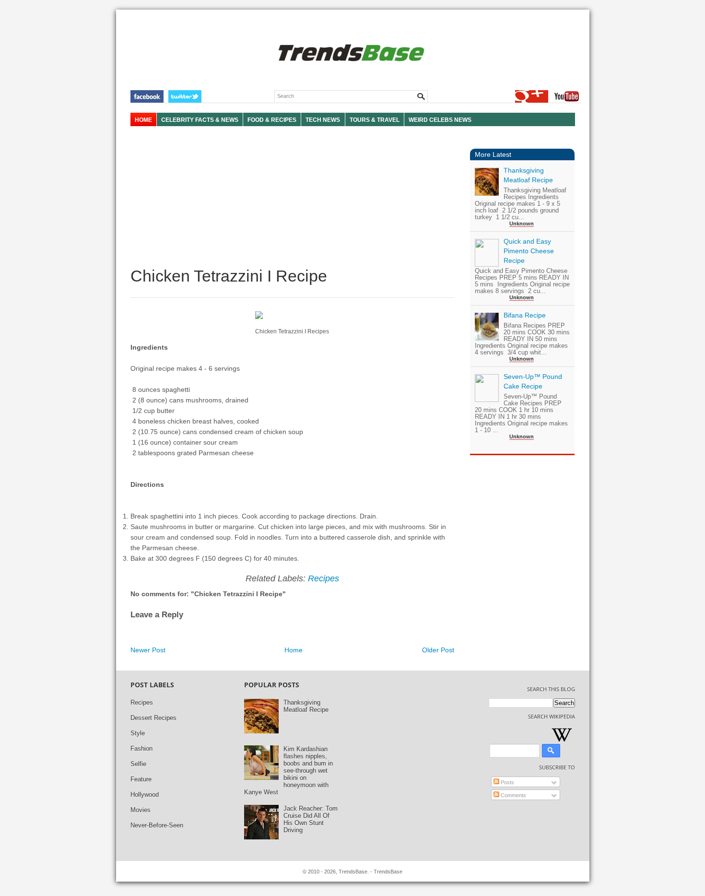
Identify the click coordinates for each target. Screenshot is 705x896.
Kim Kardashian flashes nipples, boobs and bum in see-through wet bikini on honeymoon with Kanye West (288, 770)
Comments (512, 795)
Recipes (323, 578)
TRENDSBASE (350, 53)
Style (137, 733)
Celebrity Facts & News (199, 120)
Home (293, 650)
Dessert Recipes (153, 717)
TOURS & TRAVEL (375, 120)
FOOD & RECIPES (271, 120)
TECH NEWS (323, 120)
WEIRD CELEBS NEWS (440, 120)
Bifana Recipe (525, 315)
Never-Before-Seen (156, 825)
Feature (141, 779)
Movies (140, 809)
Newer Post (147, 650)
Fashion (141, 748)
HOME (143, 120)
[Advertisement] (292, 197)
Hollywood (144, 794)
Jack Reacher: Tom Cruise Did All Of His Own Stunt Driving (310, 819)
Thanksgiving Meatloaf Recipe (306, 706)
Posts (506, 782)
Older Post (438, 650)
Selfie (138, 763)
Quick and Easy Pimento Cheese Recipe (529, 250)
